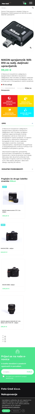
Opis (4, 123)
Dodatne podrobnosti (12, 169)
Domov (3, 11)
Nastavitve (16, 410)
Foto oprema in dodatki (14, 11)
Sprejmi (6, 410)
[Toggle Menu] (30, 2)
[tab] (5, 336)
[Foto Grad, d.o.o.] (7, 3)
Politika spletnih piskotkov (11, 407)
